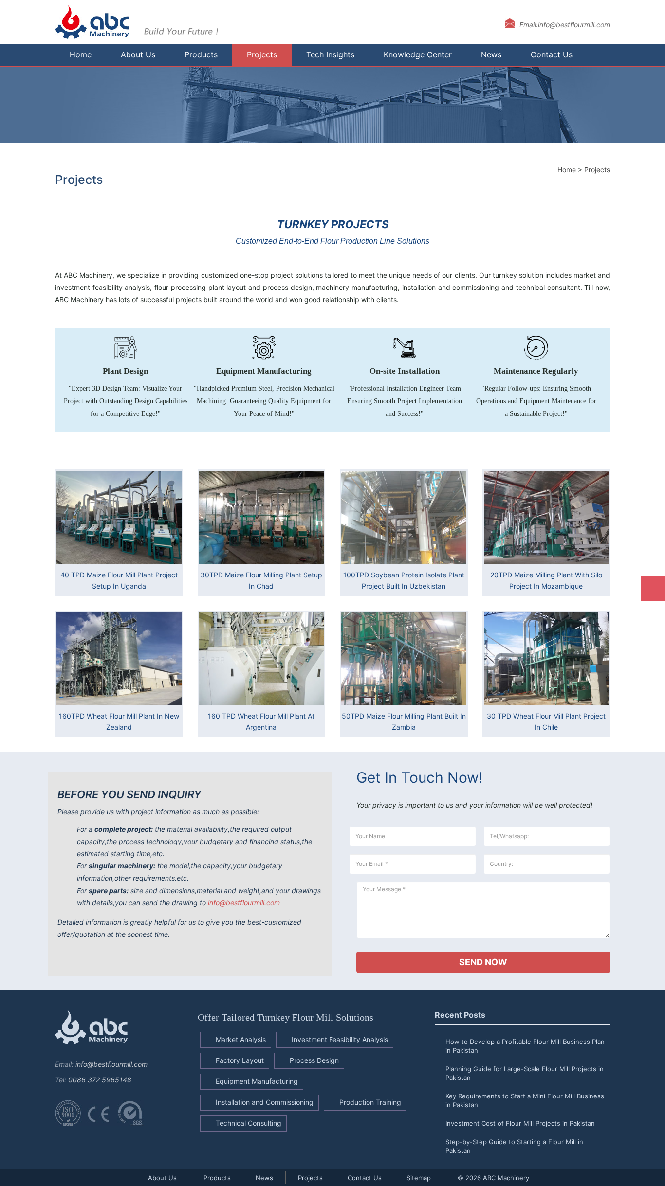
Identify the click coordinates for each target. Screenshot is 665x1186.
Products (201, 54)
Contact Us (552, 54)
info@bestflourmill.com (244, 902)
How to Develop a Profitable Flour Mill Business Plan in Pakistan (525, 1046)
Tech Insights (330, 54)
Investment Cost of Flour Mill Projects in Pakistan (520, 1123)
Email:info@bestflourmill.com (564, 24)
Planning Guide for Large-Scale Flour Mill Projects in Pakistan (524, 1073)
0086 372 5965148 (99, 1080)
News (491, 54)
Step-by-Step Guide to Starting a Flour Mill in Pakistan (514, 1146)
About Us (138, 54)
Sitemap (418, 1178)
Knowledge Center (418, 54)
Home (81, 54)
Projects (262, 54)
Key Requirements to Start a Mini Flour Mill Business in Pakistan (524, 1100)
